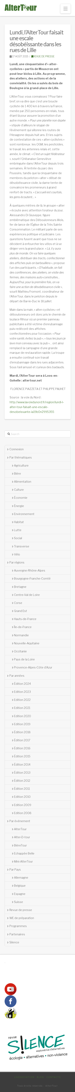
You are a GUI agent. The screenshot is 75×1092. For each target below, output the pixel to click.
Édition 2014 (22, 764)
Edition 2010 (22, 796)
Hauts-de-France (25, 619)
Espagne (19, 894)
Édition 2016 (22, 748)
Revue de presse (43, 56)
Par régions (16, 562)
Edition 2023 (22, 691)
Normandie (21, 635)
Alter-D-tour (22, 837)
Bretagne (20, 586)
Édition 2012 (22, 780)
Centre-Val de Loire (27, 594)
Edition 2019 (22, 724)
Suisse (18, 902)
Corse (18, 603)
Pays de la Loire (24, 659)
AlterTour (20, 829)
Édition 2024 (22, 683)
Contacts (53, 1077)
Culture (19, 489)
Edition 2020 (22, 716)
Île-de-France (23, 627)
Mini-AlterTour (23, 861)
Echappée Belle (24, 853)
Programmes (18, 926)
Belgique (20, 885)
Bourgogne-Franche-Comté (32, 578)
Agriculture (21, 465)
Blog (40, 1077)
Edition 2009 (22, 805)
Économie (20, 497)
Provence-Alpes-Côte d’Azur (33, 667)
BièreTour (20, 845)
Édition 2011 (22, 788)
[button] (65, 8)
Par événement (19, 821)
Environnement (24, 514)
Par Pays (15, 869)
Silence (14, 942)
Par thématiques (20, 457)
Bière (17, 473)
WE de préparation (21, 918)
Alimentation (22, 481)
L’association (24, 1077)
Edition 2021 (22, 707)
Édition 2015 (22, 756)
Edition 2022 (22, 699)
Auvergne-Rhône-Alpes (29, 570)
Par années (16, 675)
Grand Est (20, 611)
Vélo (17, 554)
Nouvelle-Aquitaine (26, 643)
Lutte (17, 530)
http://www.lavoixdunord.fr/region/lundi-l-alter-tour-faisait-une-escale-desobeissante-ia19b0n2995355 (37, 406)
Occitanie (20, 651)
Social (18, 538)
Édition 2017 (22, 740)
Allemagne (21, 877)
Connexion (16, 449)
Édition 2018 (22, 732)
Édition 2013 (22, 772)
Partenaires (17, 934)
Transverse (21, 546)
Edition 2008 (22, 813)
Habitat (19, 522)
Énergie (19, 506)
